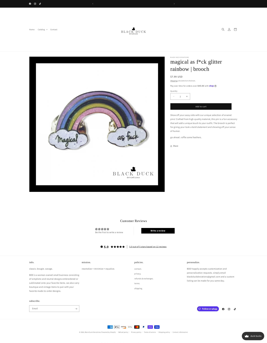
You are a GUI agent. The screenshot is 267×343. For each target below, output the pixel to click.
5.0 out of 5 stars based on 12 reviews (148, 246)
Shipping (173, 81)
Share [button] (175, 146)
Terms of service (150, 332)
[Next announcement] (174, 3)
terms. (137, 283)
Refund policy (123, 332)
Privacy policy (136, 332)
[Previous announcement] (93, 3)
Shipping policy (164, 332)
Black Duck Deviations (93, 332)
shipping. (138, 288)
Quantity (173, 91)
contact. (138, 268)
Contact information (180, 332)
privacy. (137, 273)
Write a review (158, 230)
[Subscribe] (76, 308)
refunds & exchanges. (143, 278)
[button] (42, 29)
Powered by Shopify (108, 332)
